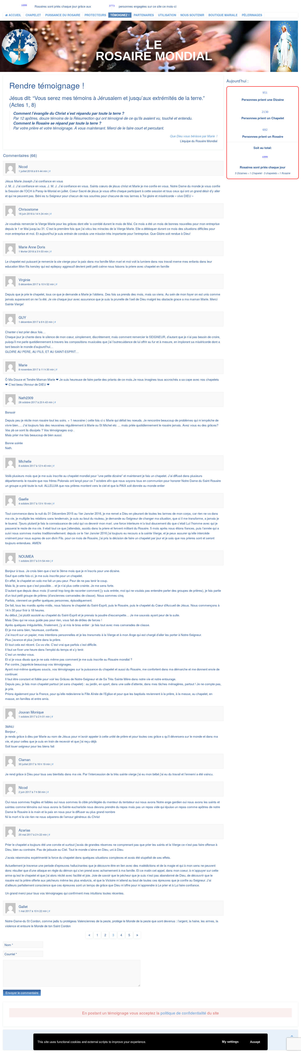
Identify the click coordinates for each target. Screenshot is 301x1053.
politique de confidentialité (183, 1013)
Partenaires (144, 15)
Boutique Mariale (223, 15)
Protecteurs (95, 15)
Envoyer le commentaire (22, 993)
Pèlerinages (252, 15)
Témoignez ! (119, 15)
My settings (230, 1041)
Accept (255, 1042)
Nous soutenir (192, 15)
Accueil (14, 15)
